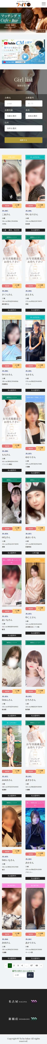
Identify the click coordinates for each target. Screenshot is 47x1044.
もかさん (29, 374)
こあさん (6, 214)
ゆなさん (6, 537)
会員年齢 (9, 110)
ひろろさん (30, 700)
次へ (30, 975)
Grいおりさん (31, 214)
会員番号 (29, 97)
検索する (23, 140)
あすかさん (30, 780)
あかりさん (30, 943)
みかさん (29, 863)
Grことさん (30, 617)
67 (32, 965)
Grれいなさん (8, 860)
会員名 (8, 97)
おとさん (29, 294)
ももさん (6, 455)
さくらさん (7, 294)
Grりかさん (7, 374)
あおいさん (30, 537)
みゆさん (6, 943)
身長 (27, 110)
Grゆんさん (7, 700)
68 (37, 965)
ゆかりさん (30, 457)
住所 (7, 122)
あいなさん (7, 620)
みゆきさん (7, 780)
